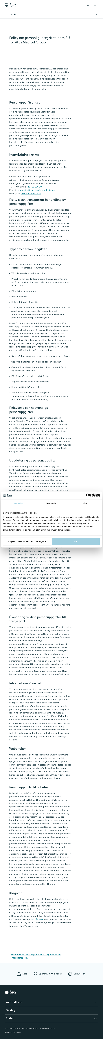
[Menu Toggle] (95, 5)
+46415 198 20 (34, 187)
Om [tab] (85, 503)
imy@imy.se (37, 919)
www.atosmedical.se (31, 193)
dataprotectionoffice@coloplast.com (36, 190)
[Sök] (88, 5)
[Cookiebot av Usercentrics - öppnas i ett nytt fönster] (88, 495)
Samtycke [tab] (18, 503)
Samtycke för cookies (13, 1032)
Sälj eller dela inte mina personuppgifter (27, 541)
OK (76, 541)
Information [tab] (51, 503)
